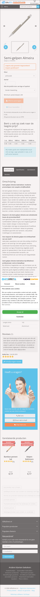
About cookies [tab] (20, 284)
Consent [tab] (7, 284)
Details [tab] (33, 284)
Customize (20, 316)
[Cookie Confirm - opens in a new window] (30, 279)
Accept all (20, 312)
